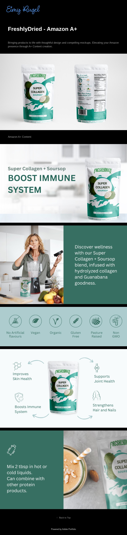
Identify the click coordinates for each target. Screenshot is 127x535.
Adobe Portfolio (69, 529)
